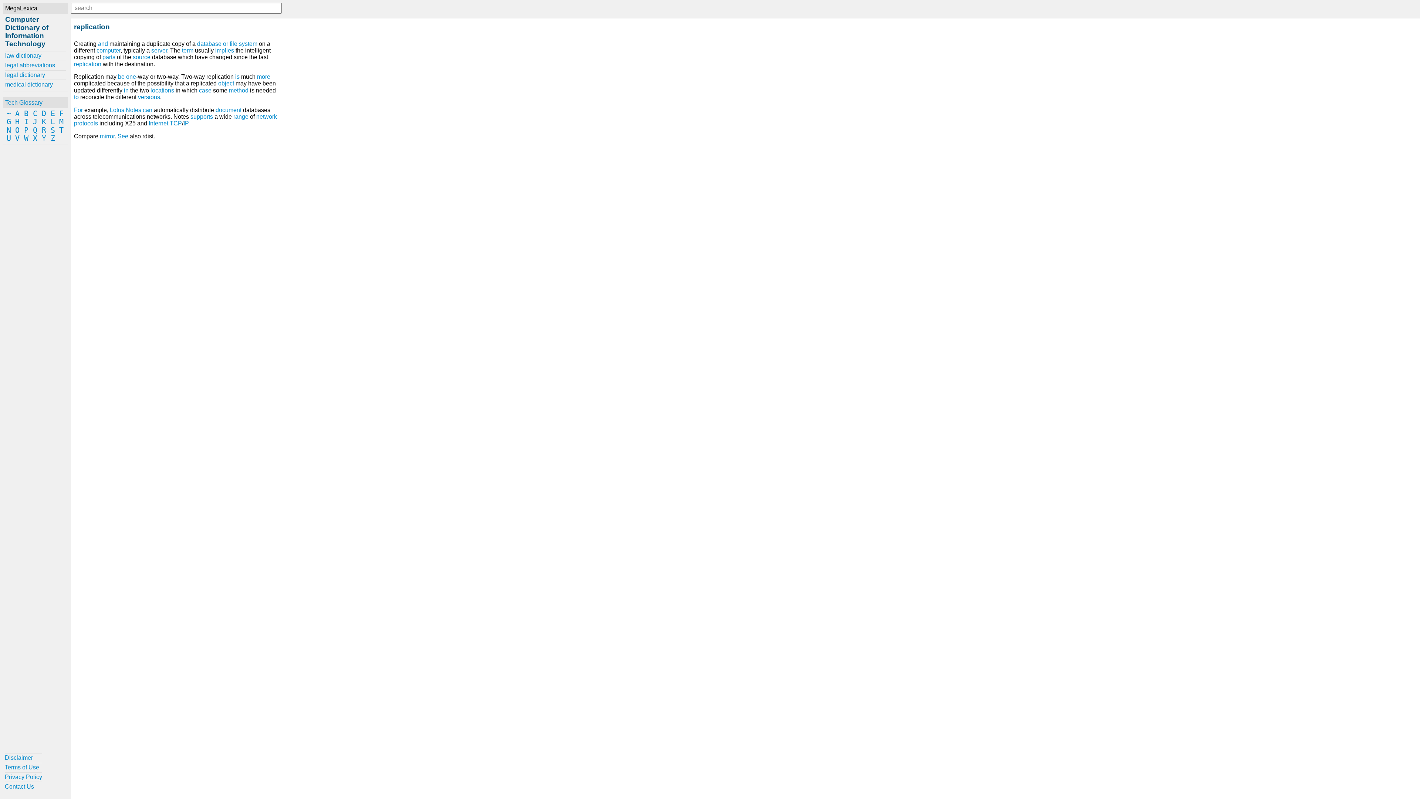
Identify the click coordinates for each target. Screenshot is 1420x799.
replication (87, 64)
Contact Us (19, 786)
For (78, 110)
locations (162, 90)
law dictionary (23, 56)
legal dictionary (25, 75)
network (266, 117)
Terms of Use (22, 767)
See (123, 136)
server (159, 50)
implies (224, 50)
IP (185, 123)
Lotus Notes (125, 110)
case (205, 90)
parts (108, 57)
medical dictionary (29, 84)
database (209, 44)
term (187, 50)
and (103, 44)
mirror (107, 136)
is (237, 77)
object (226, 83)
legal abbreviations (30, 65)
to (76, 97)
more (263, 77)
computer (109, 50)
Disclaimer (19, 758)
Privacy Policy (23, 777)
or (225, 44)
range (240, 117)
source (142, 57)
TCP (176, 123)
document (228, 110)
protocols (86, 123)
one (131, 77)
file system (243, 44)
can (147, 110)
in (126, 90)
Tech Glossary (24, 103)
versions (149, 97)
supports (201, 117)
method (238, 90)
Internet (158, 123)
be (121, 77)
